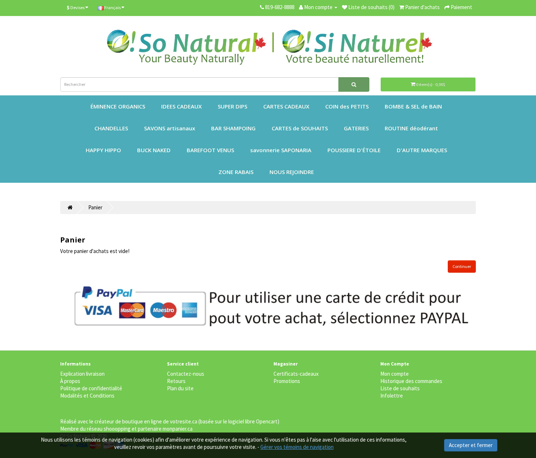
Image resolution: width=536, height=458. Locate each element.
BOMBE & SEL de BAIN (413, 106)
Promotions (286, 381)
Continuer (462, 266)
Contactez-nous (185, 373)
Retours (176, 381)
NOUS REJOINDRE (291, 171)
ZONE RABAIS (235, 171)
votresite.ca (183, 421)
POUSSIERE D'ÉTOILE (354, 150)
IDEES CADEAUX (181, 106)
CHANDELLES (111, 128)
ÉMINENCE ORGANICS (117, 106)
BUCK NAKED (154, 150)
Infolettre (391, 395)
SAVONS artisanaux (169, 128)
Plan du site (180, 388)
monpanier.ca (178, 428)
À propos (70, 381)
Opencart (266, 421)
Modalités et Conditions (87, 395)
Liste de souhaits (400, 388)
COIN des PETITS (347, 106)
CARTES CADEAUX (286, 106)
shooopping (117, 428)
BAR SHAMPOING (233, 128)
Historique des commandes (411, 381)
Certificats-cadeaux (296, 373)
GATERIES (356, 128)
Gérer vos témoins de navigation (297, 446)
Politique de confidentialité (91, 388)
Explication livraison (82, 373)
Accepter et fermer (471, 445)
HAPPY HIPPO (103, 150)
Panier (95, 207)
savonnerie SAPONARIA (280, 150)
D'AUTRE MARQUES (422, 150)
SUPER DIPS (232, 106)
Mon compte (394, 373)
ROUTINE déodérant (411, 128)
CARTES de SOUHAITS (300, 128)
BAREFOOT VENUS (210, 150)
